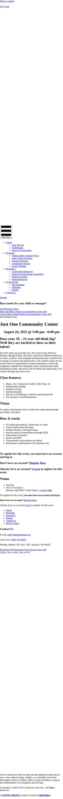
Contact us (11, 292)
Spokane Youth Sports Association (28, 274)
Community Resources (22, 271)
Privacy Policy (12, 523)
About (9, 242)
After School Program (22, 258)
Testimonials (17, 247)
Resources (10, 269)
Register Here (37, 462)
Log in (36, 469)
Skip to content (7, 1)
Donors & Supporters (22, 250)
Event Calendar (19, 266)
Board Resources (20, 279)
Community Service (21, 263)
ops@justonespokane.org (19, 534)
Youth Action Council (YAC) (25, 255)
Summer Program (20, 261)
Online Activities (19, 277)
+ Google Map (45, 490)
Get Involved (12, 282)
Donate (15, 290)
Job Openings (18, 284)
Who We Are (18, 245)
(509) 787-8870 (18, 539)
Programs (10, 253)
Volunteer (16, 287)
